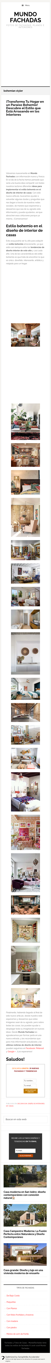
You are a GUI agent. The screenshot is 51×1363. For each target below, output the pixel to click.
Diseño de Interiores (36, 1104)
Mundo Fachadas (25, 17)
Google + (12, 1051)
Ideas (11, 1106)
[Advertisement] (25, 57)
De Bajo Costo (13, 1295)
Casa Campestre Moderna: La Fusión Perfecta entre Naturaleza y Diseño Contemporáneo (25, 1234)
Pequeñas (11, 1302)
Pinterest (40, 1048)
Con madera (12, 1321)
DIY (7, 1106)
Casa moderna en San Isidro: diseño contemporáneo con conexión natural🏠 (25, 1194)
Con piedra (12, 1327)
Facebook (30, 1048)
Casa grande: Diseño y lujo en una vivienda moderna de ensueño (23, 1272)
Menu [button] (27, 5)
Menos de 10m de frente (18, 1334)
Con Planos (12, 1308)
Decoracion (22, 1104)
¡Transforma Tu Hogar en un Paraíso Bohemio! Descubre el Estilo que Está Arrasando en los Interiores (25, 108)
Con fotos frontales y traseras (20, 1315)
